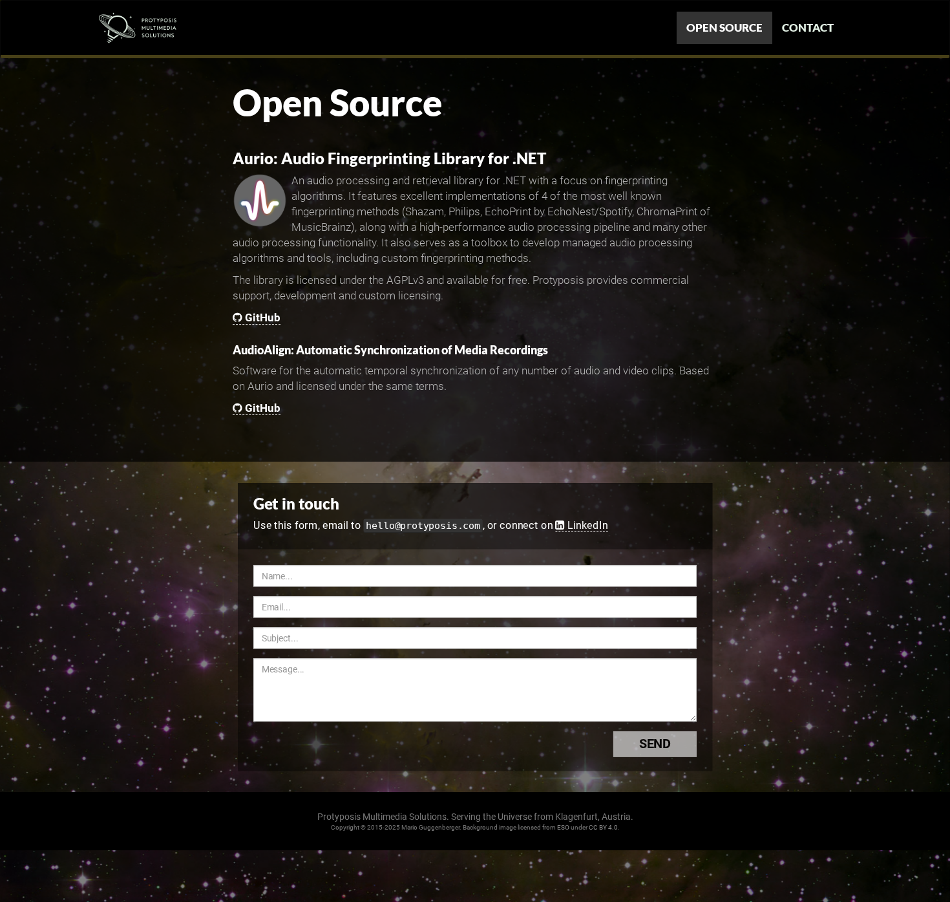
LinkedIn (587, 525)
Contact (808, 27)
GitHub (262, 317)
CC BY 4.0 (603, 827)
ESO (563, 827)
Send (655, 744)
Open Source (724, 27)
